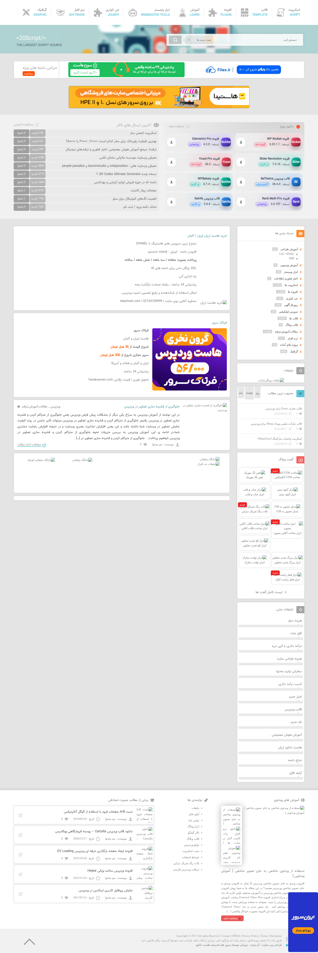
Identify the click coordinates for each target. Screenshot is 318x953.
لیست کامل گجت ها (269, 592)
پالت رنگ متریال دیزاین (186, 863)
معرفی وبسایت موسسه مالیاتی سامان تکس (128, 157)
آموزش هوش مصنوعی (287, 734)
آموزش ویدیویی (289, 265)
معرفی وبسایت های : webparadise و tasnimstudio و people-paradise (109, 166)
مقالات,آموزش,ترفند (34, 406)
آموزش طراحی (289, 249)
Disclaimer (276, 935)
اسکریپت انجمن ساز (143, 133)
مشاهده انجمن (24, 124)
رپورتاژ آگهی (291, 304)
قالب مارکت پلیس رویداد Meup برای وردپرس (276, 423)
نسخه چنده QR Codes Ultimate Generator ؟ (126, 174)
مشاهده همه (176, 126)
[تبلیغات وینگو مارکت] (271, 380)
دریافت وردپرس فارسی (186, 869)
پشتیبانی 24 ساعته (136, 371)
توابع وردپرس (191, 844)
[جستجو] (175, 40)
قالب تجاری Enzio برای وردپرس (284, 408)
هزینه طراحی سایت (289, 658)
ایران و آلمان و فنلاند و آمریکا (130, 363)
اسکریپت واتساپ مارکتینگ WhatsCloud (280, 438)
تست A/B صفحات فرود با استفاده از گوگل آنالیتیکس (98, 811)
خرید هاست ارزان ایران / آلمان (207, 235)
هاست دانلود (203, 944)
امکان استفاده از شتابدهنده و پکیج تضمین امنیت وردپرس (159, 292)
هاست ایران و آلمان (136, 338)
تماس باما (194, 820)
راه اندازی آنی (188, 276)
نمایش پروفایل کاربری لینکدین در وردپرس (106, 890)
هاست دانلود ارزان (290, 747)
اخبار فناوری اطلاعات (286, 278)
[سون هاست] (126, 76)
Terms (264, 935)
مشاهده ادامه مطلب (29, 444)
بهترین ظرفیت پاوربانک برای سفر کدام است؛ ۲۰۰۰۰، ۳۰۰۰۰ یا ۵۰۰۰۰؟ (111, 141)
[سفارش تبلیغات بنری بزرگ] (210, 459)
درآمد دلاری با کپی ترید (287, 646)
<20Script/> (31, 38)
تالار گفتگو (193, 832)
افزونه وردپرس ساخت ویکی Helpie (110, 870)
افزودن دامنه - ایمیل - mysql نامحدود (172, 251)
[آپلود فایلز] (243, 76)
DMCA (236, 935)
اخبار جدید (295, 696)
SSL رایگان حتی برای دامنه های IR (174, 268)
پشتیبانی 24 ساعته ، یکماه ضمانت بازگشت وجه (166, 284)
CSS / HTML (286, 253)
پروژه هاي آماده (289, 344)
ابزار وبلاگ (193, 826)
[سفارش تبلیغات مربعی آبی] (82, 459)
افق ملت (296, 633)
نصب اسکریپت (190, 850)
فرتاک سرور (219, 322)
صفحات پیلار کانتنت (144, 190)
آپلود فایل (295, 773)
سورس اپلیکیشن (288, 311)
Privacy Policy (250, 935)
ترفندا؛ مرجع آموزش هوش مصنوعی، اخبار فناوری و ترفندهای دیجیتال (111, 149)
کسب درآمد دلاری (290, 684)
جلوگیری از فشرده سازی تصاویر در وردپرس (152, 406)
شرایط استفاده (190, 857)
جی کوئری (292, 298)
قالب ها (293, 318)
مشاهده (28, 73)
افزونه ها (293, 291)
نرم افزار (293, 338)
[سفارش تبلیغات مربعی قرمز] (41, 459)
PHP (291, 258)
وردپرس (55, 406)
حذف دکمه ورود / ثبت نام (140, 207)
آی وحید (254, 944)
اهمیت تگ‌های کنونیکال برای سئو (135, 198)
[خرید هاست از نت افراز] (209, 463)
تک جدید (296, 722)
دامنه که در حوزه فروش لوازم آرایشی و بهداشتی (125, 182)
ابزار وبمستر (291, 271)
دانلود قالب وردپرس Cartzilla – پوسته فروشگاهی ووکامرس (94, 831)
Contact (226, 935)
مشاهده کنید (231, 918)
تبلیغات (195, 807)
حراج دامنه (295, 760)
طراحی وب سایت (272, 944)
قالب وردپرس (293, 709)
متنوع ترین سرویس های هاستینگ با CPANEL (166, 243)
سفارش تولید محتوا (289, 671)
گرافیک (294, 351)
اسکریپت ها (291, 284)
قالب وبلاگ (291, 324)
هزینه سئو (295, 620)
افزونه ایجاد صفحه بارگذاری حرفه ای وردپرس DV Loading (95, 851)
